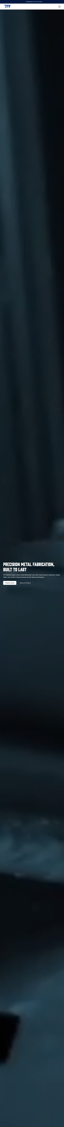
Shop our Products (25, 583)
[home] (7, 6)
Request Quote (9, 583)
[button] (59, 7)
